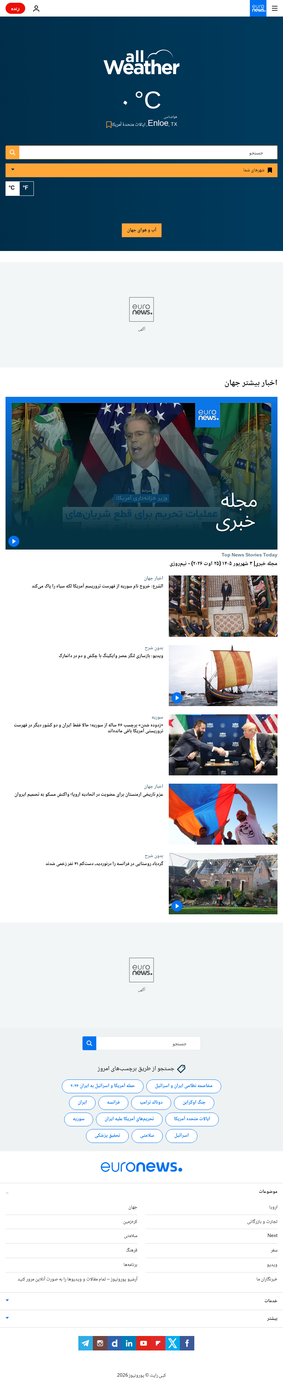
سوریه (157, 717)
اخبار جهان (153, 578)
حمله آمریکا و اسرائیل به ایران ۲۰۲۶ (102, 1086)
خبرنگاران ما (266, 1279)
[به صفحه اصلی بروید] (258, 8)
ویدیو (272, 1265)
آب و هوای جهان (141, 230)
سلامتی (147, 1136)
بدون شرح (154, 648)
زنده (15, 8)
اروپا (273, 1207)
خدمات (270, 1301)
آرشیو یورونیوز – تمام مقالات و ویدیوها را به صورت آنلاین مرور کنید (77, 1279)
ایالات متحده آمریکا (192, 1119)
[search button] (12, 152)
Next (272, 1236)
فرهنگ (131, 1250)
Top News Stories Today (249, 555)
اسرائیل (181, 1136)
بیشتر (272, 1319)
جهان (132, 1207)
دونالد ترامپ (151, 1102)
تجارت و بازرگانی (262, 1222)
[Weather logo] (141, 66)
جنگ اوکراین (194, 1102)
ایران (82, 1102)
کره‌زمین (130, 1222)
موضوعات (268, 1192)
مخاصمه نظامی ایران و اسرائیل (184, 1086)
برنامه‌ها (130, 1265)
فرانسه (113, 1102)
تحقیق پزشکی (107, 1136)
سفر (274, 1250)
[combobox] (141, 152)
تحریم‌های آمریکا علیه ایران (129, 1119)
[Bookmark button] (107, 124)
